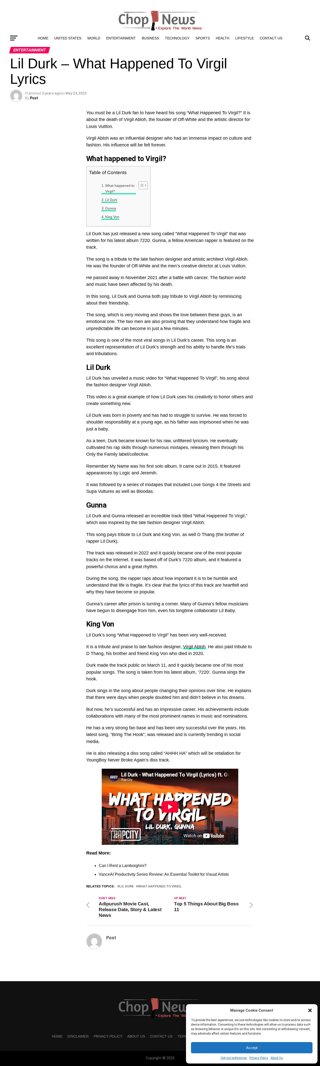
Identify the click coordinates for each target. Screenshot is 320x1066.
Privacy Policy (259, 1058)
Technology (177, 38)
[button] (310, 1010)
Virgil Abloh (194, 646)
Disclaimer (78, 1036)
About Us (276, 1058)
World (93, 38)
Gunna (110, 208)
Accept (252, 1048)
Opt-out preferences (234, 1058)
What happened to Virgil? (119, 188)
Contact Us (271, 38)
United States (67, 38)
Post (34, 98)
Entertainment (121, 38)
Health (222, 38)
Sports (203, 38)
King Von (112, 217)
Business (150, 38)
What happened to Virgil (160, 886)
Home (43, 38)
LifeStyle (244, 38)
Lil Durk (111, 200)
